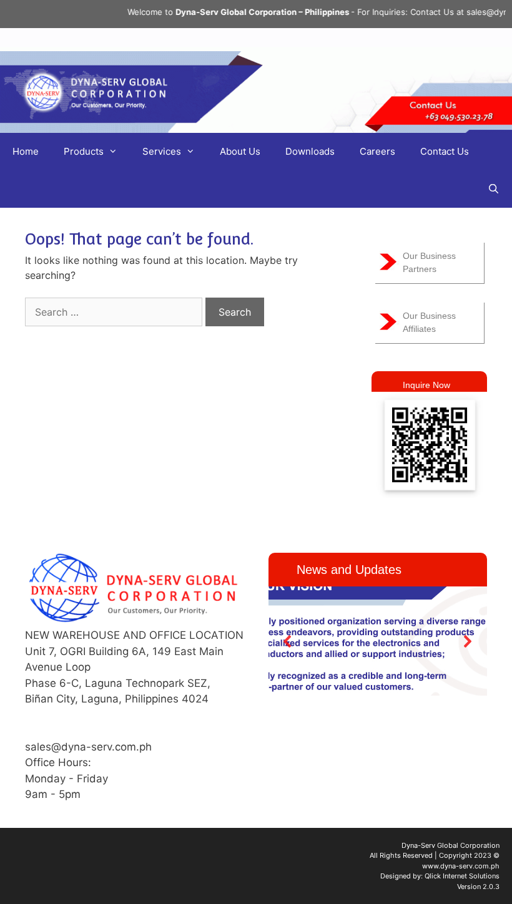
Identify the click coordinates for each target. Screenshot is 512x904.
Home (25, 151)
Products (84, 151)
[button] (288, 641)
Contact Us (444, 151)
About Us (240, 151)
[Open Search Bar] (493, 189)
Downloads (310, 151)
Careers (377, 151)
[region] (377, 641)
